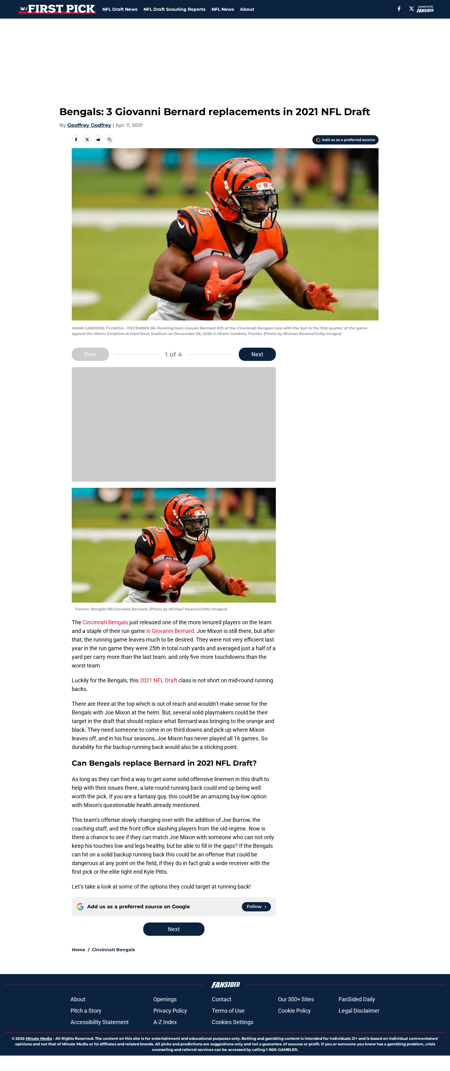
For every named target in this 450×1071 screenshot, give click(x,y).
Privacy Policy (170, 1010)
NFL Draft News (119, 9)
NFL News (223, 9)
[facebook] (399, 8)
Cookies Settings (232, 1022)
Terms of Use (228, 1010)
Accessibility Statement (100, 1022)
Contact (221, 999)
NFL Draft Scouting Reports (174, 9)
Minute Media (39, 1038)
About (247, 9)
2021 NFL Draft (158, 680)
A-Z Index (165, 1022)
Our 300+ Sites (296, 999)
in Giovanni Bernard (169, 631)
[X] (411, 8)
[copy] (109, 139)
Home (78, 949)
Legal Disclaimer (359, 1010)
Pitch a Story (86, 1010)
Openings (165, 999)
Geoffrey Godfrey (89, 125)
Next (257, 354)
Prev (90, 354)
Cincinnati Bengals (105, 622)
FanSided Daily (357, 999)
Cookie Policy (294, 1010)
